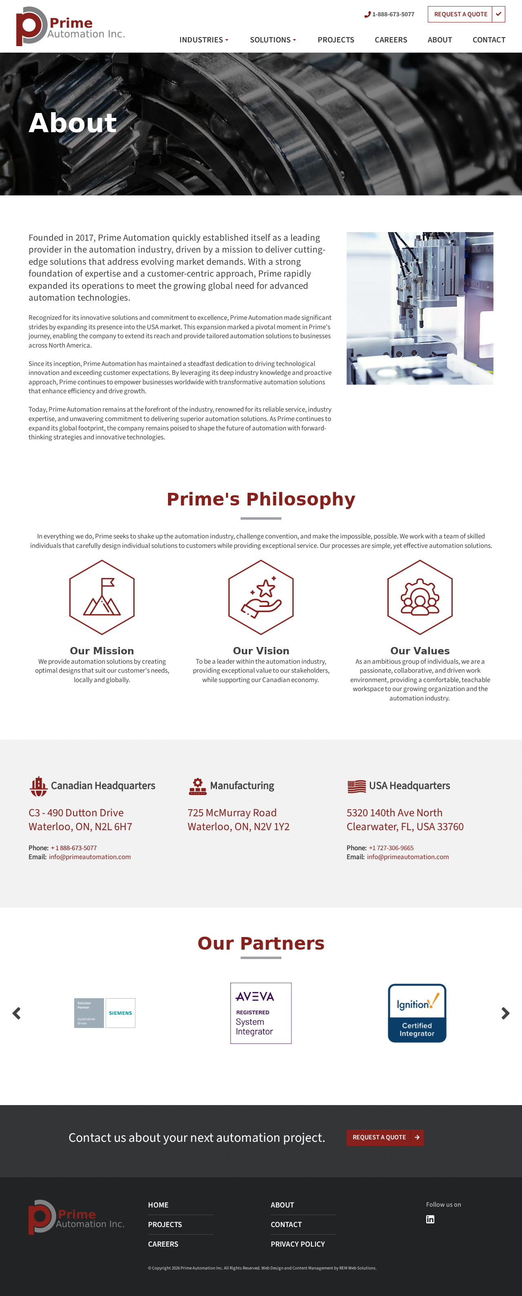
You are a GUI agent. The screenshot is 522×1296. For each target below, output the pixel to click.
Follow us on (443, 1204)
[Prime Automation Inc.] (70, 26)
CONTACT (489, 40)
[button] (505, 1013)
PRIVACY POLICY (298, 1244)
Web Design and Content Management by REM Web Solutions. (319, 1268)
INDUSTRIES (201, 40)
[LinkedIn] (430, 1219)
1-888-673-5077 (393, 14)
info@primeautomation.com (90, 857)
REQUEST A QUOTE (461, 14)
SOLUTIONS (270, 40)
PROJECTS (336, 40)
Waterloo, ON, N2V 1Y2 (239, 827)
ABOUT (440, 40)
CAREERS (391, 40)
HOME (158, 1205)
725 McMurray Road (232, 813)
